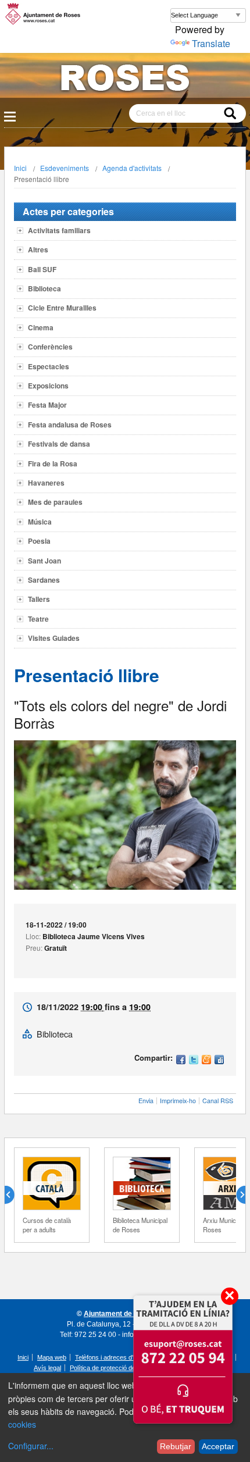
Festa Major (47, 405)
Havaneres (46, 482)
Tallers (39, 599)
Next (236, 1195)
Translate (211, 43)
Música (40, 521)
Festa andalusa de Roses (70, 424)
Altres (38, 249)
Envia (145, 1100)
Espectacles (48, 366)
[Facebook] (180, 1060)
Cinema (40, 327)
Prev (14, 1195)
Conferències (50, 346)
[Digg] (219, 1060)
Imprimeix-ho (178, 1100)
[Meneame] (206, 1060)
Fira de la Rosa (52, 463)
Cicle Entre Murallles (62, 307)
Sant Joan (44, 560)
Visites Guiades (54, 638)
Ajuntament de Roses (119, 1314)
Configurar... (30, 1446)
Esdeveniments (64, 168)
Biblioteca (44, 288)
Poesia (39, 541)
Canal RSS (217, 1100)
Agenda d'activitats (132, 168)
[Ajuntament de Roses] (125, 80)
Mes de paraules (55, 502)
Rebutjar (175, 1446)
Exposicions (48, 385)
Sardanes (44, 580)
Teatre (38, 619)
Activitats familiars (59, 230)
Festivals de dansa (59, 443)
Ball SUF (42, 269)
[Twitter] (193, 1060)
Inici (20, 168)
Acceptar (218, 1446)
